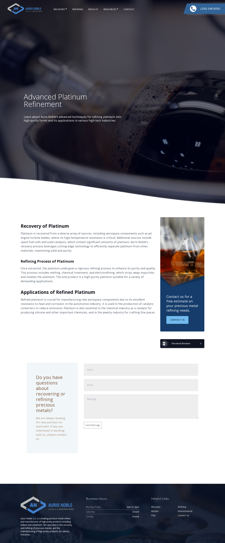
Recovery (59, 9)
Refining (77, 9)
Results (93, 9)
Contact (129, 9)
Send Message (93, 425)
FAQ (153, 515)
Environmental (185, 511)
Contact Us (177, 319)
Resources (109, 9)
